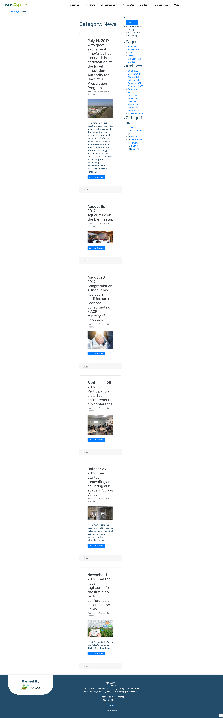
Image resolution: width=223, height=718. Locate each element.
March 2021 (133, 77)
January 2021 (134, 83)
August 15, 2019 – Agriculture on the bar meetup (100, 212)
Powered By (109, 710)
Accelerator (128, 5)
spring (92, 94)
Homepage (14, 11)
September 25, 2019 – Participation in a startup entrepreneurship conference (100, 393)
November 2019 (135, 113)
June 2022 (133, 71)
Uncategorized (135, 130)
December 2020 (135, 86)
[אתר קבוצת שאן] (36, 687)
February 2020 (135, 110)
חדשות (134, 136)
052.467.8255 (133, 688)
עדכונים (135, 143)
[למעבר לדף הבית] (16, 5)
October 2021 (134, 74)
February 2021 (134, 80)
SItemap (120, 697)
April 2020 (133, 104)
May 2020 (132, 101)
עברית (176, 5)
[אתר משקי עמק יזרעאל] (25, 686)
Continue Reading (96, 177)
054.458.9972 (104, 688)
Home (131, 52)
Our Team (144, 5)
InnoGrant (90, 5)
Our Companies (108, 5)
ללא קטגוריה (136, 140)
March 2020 (133, 107)
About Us (74, 5)
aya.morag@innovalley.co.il (127, 691)
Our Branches (161, 5)
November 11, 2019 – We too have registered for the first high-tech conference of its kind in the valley (99, 592)
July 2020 (132, 95)
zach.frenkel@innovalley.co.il (97, 691)
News (85, 190)
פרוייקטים (135, 149)
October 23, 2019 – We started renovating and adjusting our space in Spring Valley (100, 482)
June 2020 (133, 98)
